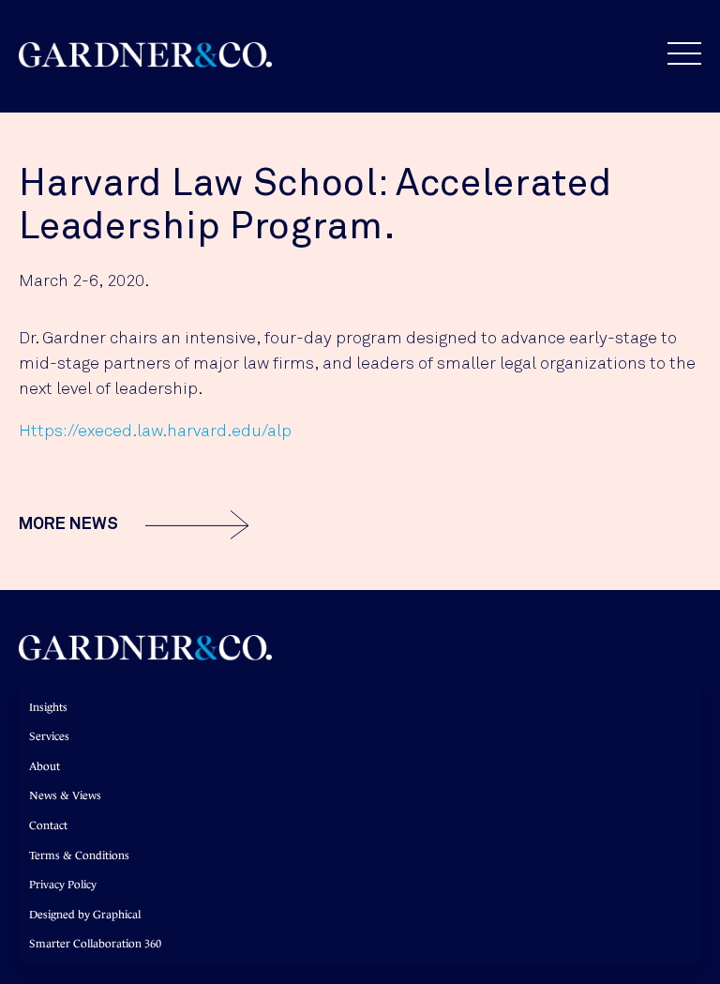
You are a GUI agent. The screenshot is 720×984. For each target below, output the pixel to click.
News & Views (65, 795)
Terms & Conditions (79, 855)
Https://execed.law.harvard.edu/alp (155, 431)
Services (49, 736)
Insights (48, 707)
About (44, 766)
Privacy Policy (63, 884)
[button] (675, 53)
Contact (48, 825)
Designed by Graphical (85, 914)
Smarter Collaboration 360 (95, 943)
